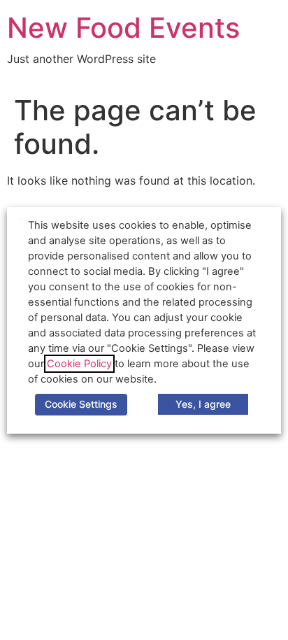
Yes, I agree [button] (203, 404)
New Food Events (123, 27)
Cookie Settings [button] (81, 404)
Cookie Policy (79, 363)
